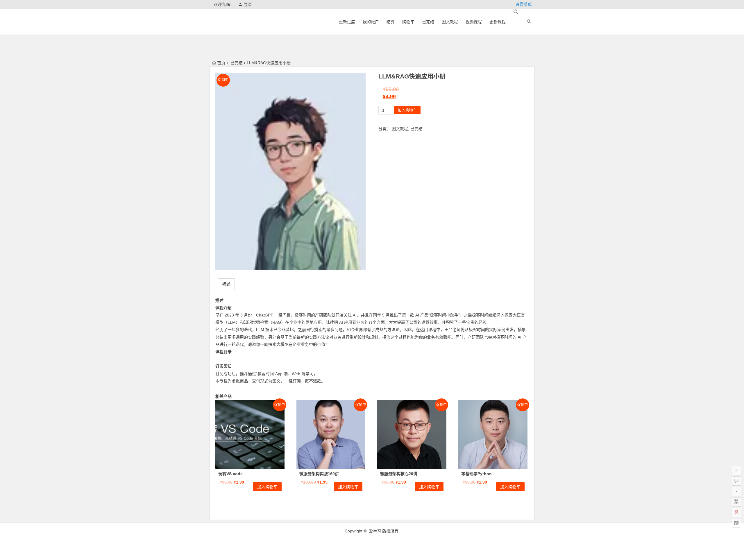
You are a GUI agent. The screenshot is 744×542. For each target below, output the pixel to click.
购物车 (408, 21)
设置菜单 (524, 4)
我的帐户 (371, 21)
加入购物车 (407, 110)
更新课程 (497, 21)
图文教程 (450, 21)
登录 (248, 4)
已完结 (428, 21)
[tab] (226, 284)
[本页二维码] (736, 522)
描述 (226, 284)
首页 (221, 62)
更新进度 (347, 21)
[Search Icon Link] (516, 12)
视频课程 (474, 21)
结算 (391, 21)
